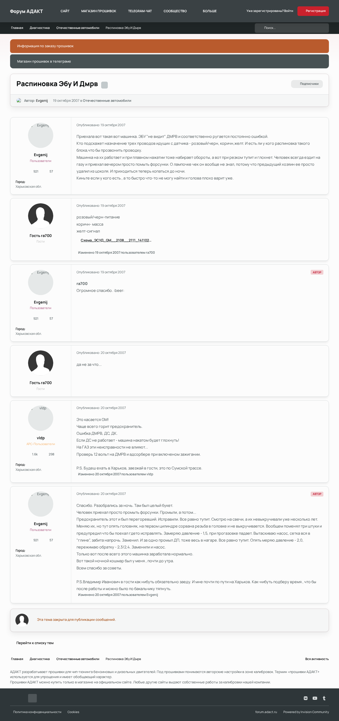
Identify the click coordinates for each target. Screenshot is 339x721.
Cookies (73, 712)
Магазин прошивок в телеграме (44, 61)
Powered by (306, 712)
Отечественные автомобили (107, 100)
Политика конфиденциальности (37, 712)
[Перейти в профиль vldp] (40, 418)
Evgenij (42, 100)
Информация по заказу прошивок (45, 45)
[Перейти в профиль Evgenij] (19, 100)
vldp (41, 437)
